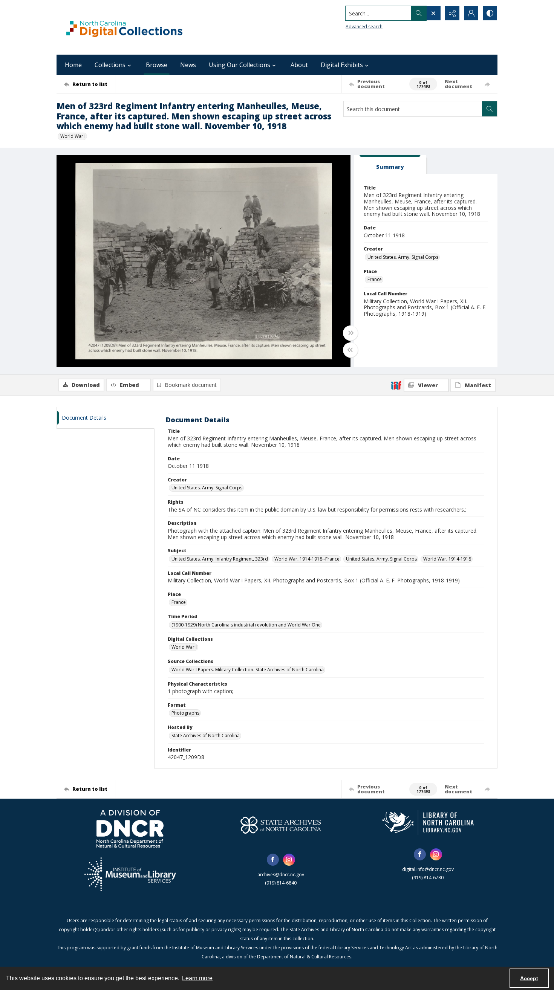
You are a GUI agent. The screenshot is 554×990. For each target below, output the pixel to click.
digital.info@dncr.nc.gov (428, 869)
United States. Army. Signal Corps (402, 257)
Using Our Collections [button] (239, 65)
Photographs (185, 713)
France (374, 279)
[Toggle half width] (350, 350)
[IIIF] (396, 385)
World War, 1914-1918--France (307, 559)
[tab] (390, 164)
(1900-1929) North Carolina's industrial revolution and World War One (246, 625)
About (299, 65)
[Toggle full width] (350, 333)
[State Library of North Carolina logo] (428, 822)
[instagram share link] (289, 860)
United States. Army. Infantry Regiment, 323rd (219, 559)
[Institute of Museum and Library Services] (130, 874)
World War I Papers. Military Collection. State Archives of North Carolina (247, 669)
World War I (73, 136)
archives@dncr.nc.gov (280, 874)
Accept (529, 978)
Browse (156, 65)
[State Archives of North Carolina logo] (281, 825)
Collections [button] (110, 65)
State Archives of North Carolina (205, 735)
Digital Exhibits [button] (342, 65)
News (188, 65)
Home (73, 65)
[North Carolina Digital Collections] (124, 27)
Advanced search (364, 26)
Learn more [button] (197, 978)
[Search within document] (489, 108)
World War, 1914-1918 (447, 559)
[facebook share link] (273, 860)
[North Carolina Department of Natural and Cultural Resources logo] (130, 829)
